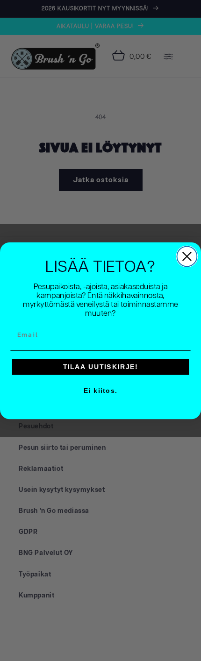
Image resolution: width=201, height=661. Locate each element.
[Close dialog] (187, 256)
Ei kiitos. (100, 390)
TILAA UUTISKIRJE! (100, 366)
